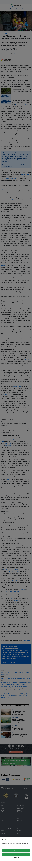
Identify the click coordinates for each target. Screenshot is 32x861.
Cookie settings (16, 857)
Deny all (16, 850)
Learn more (4, 846)
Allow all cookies (16, 854)
